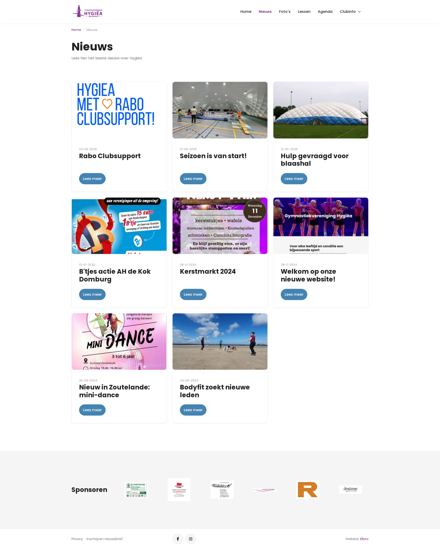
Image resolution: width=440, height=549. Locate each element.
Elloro (364, 539)
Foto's (285, 11)
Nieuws (265, 11)
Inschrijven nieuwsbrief (105, 539)
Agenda (325, 11)
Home (245, 11)
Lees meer (92, 178)
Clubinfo (348, 11)
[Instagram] (190, 538)
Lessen (304, 11)
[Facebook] (177, 538)
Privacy (77, 539)
